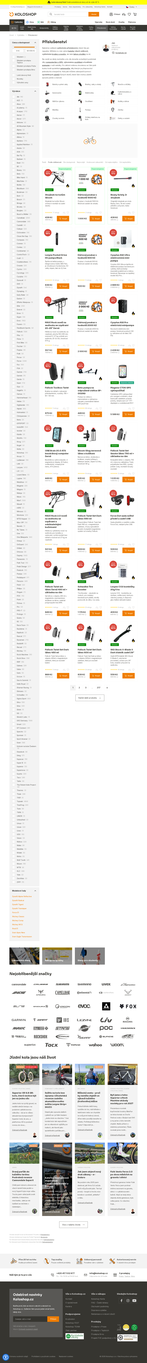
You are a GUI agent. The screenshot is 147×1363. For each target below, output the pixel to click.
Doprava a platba (98, 1310)
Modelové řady (19, 891)
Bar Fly (21, 155)
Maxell (21, 504)
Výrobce (16, 91)
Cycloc (22, 269)
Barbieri (21, 159)
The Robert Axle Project (26, 786)
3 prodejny (124, 1273)
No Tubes (22, 530)
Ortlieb (21, 548)
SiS (20, 713)
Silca (21, 702)
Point (20, 600)
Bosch (21, 200)
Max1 (21, 500)
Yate (20, 875)
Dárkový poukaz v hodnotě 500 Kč (87, 256)
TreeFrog (22, 805)
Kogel (21, 445)
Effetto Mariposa (25, 302)
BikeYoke (22, 181)
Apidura (22, 141)
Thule (21, 794)
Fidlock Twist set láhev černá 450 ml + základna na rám (56, 589)
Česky (131, 7)
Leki (20, 464)
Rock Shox (23, 658)
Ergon (21, 317)
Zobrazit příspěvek (19, 1130)
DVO (20, 284)
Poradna (90, 1067)
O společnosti (71, 1303)
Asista (21, 148)
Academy (22, 108)
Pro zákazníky (88, 7)
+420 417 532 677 (65, 1273)
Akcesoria (44, 1237)
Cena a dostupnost (21, 42)
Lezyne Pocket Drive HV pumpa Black (56, 256)
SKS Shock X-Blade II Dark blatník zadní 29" (122, 651)
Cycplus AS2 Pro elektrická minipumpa (122, 324)
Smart (21, 724)
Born (20, 196)
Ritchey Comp (17, 920)
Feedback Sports (25, 328)
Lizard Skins (23, 475)
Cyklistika (20, 35)
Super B (21, 763)
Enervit (21, 310)
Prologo (21, 614)
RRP (20, 662)
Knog (21, 442)
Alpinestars (22, 133)
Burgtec (21, 211)
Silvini (20, 710)
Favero (21, 324)
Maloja (21, 493)
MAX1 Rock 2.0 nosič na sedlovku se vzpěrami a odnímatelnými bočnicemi (56, 521)
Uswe (21, 827)
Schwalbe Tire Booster (85, 588)
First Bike (22, 343)
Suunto (21, 774)
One (20, 533)
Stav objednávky (75, 7)
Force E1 (15, 912)
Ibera (20, 420)
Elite (21, 306)
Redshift (22, 644)
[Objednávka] (135, 14)
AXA (20, 152)
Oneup (21, 541)
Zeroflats (22, 878)
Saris (20, 673)
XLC (21, 871)
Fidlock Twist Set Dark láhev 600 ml (90, 651)
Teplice (127, 1276)
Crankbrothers (24, 262)
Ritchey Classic (18, 916)
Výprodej (98, 22)
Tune (20, 809)
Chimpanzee (23, 416)
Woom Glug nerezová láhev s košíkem (89, 452)
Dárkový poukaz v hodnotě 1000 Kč (87, 196)
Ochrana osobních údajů (18, 1356)
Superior (22, 767)
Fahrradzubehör (49, 1240)
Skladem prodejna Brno (26, 70)
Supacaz (22, 759)
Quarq (21, 618)
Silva (21, 706)
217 (98, 687)
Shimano (22, 691)
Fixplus (21, 350)
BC (19, 166)
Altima (20, 137)
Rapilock (22, 633)
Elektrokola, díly (32, 28)
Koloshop (22, 453)
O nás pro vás (31, 1067)
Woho (21, 856)
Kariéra (68, 1306)
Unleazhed (22, 820)
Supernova (22, 770)
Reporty (132, 1067)
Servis (65, 7)
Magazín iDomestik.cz (34, 7)
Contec (21, 247)
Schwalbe (22, 695)
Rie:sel (21, 647)
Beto (20, 174)
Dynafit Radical (18, 900)
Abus (21, 104)
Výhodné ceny (22, 82)
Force (22, 361)
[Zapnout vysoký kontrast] (5, 1357)
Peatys (22, 574)
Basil (20, 163)
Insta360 (22, 427)
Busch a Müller (24, 214)
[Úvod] (22, 14)
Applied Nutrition (25, 144)
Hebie (21, 401)
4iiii (20, 97)
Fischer (21, 346)
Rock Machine (24, 655)
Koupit (64, 219)
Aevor (21, 119)
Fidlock (22, 332)
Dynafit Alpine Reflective (22, 896)
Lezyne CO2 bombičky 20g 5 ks (122, 588)
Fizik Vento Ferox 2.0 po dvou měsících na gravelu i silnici (121, 1174)
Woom (21, 864)
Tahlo (20, 781)
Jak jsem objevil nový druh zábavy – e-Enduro (89, 1174)
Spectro (21, 732)
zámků (56, 75)
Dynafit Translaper (19, 908)
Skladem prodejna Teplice (24, 61)
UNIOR (21, 816)
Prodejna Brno (97, 1334)
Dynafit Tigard (17, 904)
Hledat (93, 14)
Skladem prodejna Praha (26, 66)
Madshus (22, 482)
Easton (21, 299)
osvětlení (78, 62)
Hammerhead (24, 398)
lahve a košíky (79, 54)
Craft (20, 258)
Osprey (22, 555)
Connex (21, 244)
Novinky (20, 79)
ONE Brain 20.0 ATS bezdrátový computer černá (57, 453)
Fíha (20, 335)
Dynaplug (22, 291)
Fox (20, 365)
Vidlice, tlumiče (55, 28)
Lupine (21, 478)
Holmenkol (22, 412)
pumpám (46, 65)
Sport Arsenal (24, 739)
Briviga (21, 203)
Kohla (20, 449)
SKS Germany (25, 721)
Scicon (21, 677)
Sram (21, 743)
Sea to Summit (24, 680)
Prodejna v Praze (98, 1326)
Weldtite (22, 849)
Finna (20, 339)
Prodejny (58, 7)
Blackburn (23, 189)
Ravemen (23, 640)
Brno (133, 1276)
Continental (23, 251)
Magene (22, 486)
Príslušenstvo (45, 1234)
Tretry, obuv (91, 28)
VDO (20, 834)
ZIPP (20, 882)
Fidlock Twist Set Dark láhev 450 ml (57, 651)
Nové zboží (110, 22)
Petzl (21, 585)
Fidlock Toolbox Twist (57, 387)
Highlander (23, 405)
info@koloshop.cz (98, 1273)
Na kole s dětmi (132, 28)
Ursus (20, 823)
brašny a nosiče (59, 54)
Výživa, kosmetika (113, 28)
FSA (20, 368)
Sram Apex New (18, 932)
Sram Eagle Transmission (22, 936)
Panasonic (22, 559)
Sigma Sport (24, 699)
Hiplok (21, 409)
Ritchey (21, 651)
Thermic (21, 790)
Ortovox (21, 552)
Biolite (21, 185)
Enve (20, 313)
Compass (22, 240)
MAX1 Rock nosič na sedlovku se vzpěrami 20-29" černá (56, 325)
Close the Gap (24, 236)
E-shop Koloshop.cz (18, 7)
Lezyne (22, 467)
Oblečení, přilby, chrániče (79, 28)
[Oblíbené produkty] (129, 14)
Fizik (20, 354)
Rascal (21, 636)
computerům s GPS (54, 62)
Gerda (20, 379)
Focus (21, 357)
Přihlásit (53, 1319)
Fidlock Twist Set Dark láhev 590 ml (90, 517)
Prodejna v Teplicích (100, 1330)
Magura (21, 489)
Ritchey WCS (17, 924)
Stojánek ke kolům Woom (55, 196)
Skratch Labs (23, 717)
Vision (21, 838)
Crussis (22, 266)
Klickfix (21, 438)
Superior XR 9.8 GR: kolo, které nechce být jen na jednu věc (24, 1096)
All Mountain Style (25, 126)
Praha (121, 1276)
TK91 (20, 798)
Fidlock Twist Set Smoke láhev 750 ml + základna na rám (122, 453)
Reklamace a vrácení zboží (103, 1314)
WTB (20, 867)
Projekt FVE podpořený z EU (103, 1338)
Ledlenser (23, 460)
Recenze (20, 1067)
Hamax (21, 394)
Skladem (20, 57)
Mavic (21, 497)
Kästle (21, 434)
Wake (21, 845)
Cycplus (22, 277)
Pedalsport (23, 578)
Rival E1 (15, 928)
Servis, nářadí (123, 28)
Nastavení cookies (66, 1356)
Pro (20, 607)
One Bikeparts (24, 537)
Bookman (22, 192)
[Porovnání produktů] (124, 14)
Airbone (21, 122)
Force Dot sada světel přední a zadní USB (122, 517)
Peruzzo (22, 581)
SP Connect (23, 728)
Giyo (20, 387)
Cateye (22, 229)
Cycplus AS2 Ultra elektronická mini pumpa (120, 258)
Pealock (22, 570)
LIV (20, 471)
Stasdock (22, 752)
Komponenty (44, 28)
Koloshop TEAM (72, 1326)
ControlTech (23, 255)
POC (20, 596)
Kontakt (109, 7)
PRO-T (21, 611)
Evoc (21, 321)
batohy (71, 51)
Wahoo (22, 842)
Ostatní (66, 1146)
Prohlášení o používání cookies (43, 1356)
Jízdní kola (22, 28)
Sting (21, 755)
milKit (20, 508)
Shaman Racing (24, 688)
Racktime (22, 629)
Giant (21, 383)
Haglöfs (21, 390)
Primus (21, 603)
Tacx (21, 778)
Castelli (21, 225)
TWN (20, 812)
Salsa (20, 669)
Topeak (22, 801)
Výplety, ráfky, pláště (66, 28)
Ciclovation (23, 233)
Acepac (22, 111)
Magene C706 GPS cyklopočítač (120, 389)
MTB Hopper (23, 519)
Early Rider (22, 295)
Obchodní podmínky (100, 1306)
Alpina (21, 130)
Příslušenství (101, 28)
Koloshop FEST (72, 1323)
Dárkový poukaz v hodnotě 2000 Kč (87, 324)
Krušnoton (70, 1319)
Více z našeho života (71, 1225)
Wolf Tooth (23, 860)
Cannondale (23, 222)
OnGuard (22, 544)
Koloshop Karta (100, 7)
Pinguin (21, 592)
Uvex (20, 831)
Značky (121, 22)
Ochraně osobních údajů (28, 1329)
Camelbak (23, 218)
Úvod (11, 35)
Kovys (20, 456)
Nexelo (21, 526)
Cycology (23, 273)
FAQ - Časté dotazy (99, 1303)
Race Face (23, 625)
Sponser (21, 735)
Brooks (21, 207)
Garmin (22, 372)
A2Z (20, 100)
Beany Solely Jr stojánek (119, 196)
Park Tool (22, 563)
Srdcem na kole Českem (26, 747)
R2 (20, 622)
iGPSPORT (23, 423)
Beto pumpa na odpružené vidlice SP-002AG (90, 390)
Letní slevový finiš (24, 75)
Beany (21, 170)
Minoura (21, 511)
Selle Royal (23, 684)
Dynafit (22, 288)
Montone (22, 515)
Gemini (21, 376)
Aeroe (21, 115)
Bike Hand (22, 177)
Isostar (21, 431)
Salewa (22, 666)
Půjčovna (132, 22)
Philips (21, 589)
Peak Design (24, 566)
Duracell (21, 280)
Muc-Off (22, 522)
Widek (21, 853)
